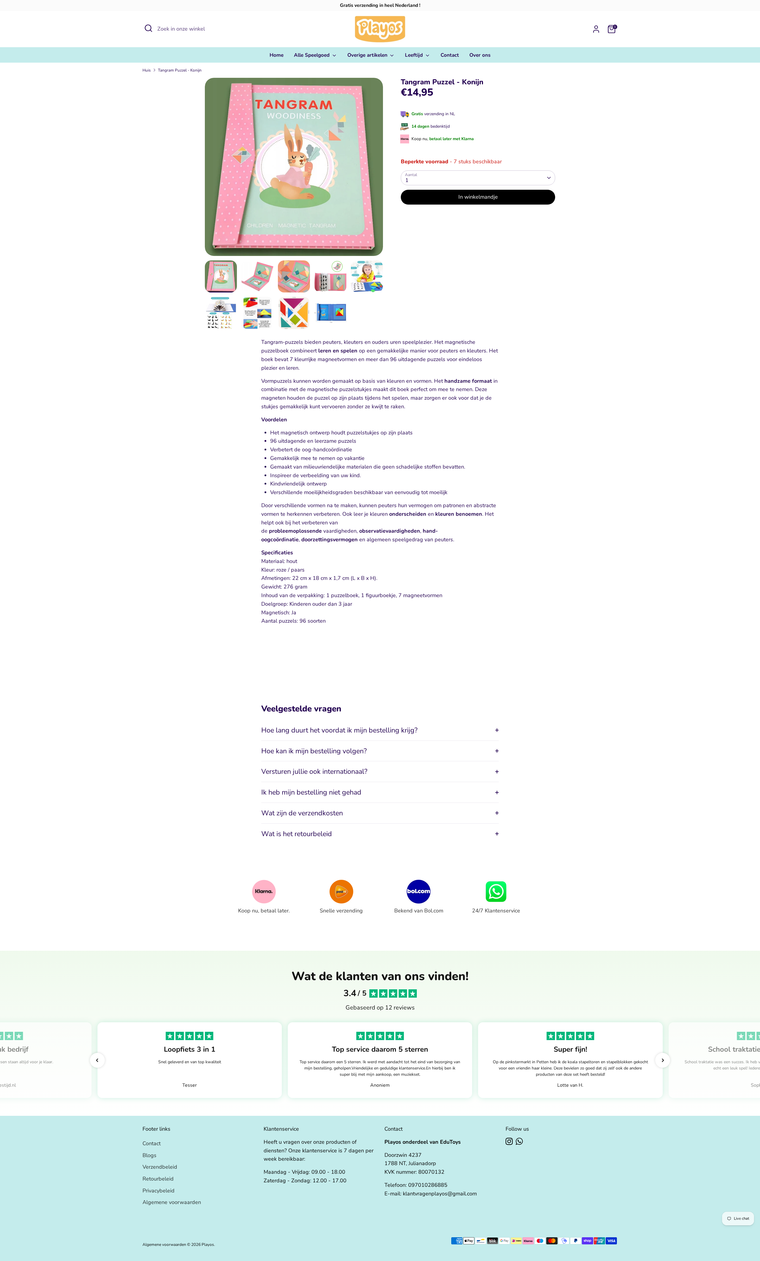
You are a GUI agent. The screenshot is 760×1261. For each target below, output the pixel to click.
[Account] (596, 29)
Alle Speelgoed (312, 55)
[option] (294, 169)
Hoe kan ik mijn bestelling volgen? (314, 751)
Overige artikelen (368, 55)
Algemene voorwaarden (171, 1202)
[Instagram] (509, 1141)
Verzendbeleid (159, 1166)
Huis (146, 70)
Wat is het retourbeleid (296, 833)
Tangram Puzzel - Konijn (180, 70)
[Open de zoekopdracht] (148, 28)
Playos (208, 1244)
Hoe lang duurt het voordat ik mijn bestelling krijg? (339, 730)
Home (277, 55)
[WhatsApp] (519, 1141)
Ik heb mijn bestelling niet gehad (311, 792)
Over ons (479, 55)
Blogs (149, 1155)
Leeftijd (414, 55)
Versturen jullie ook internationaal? (314, 771)
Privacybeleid (158, 1190)
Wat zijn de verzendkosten (302, 813)
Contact (450, 55)
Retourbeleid (158, 1178)
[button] (97, 1060)
